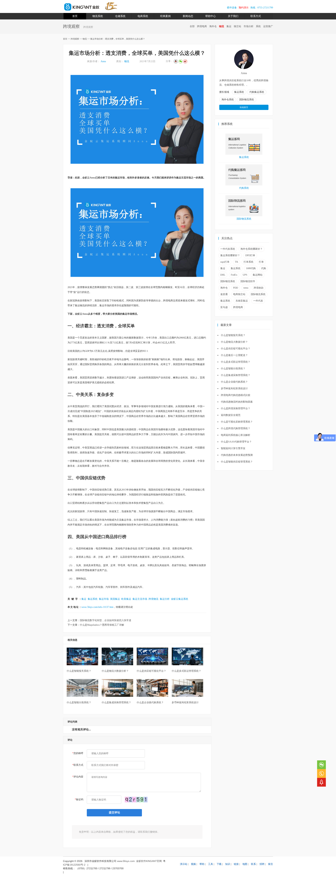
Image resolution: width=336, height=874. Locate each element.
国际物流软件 (247, 281)
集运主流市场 (139, 599)
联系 (253, 864)
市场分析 (248, 26)
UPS (245, 275)
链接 (236, 864)
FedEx (234, 275)
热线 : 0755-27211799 (261, 7)
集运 (228, 26)
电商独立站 (239, 294)
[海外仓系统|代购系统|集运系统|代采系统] (81, 9)
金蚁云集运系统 (179, 599)
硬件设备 (232, 7)
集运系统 (92, 599)
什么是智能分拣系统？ (233, 368)
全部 (192, 26)
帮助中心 (210, 16)
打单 (261, 262)
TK (236, 262)
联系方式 (255, 16)
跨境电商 (202, 26)
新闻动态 (188, 16)
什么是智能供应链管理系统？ (237, 461)
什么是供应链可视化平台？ (235, 348)
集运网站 (257, 275)
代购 (263, 268)
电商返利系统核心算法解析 (235, 435)
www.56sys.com (126, 861)
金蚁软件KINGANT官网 (149, 861)
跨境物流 (153, 599)
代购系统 (244, 188)
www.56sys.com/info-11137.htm (97, 607)
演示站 (183, 864)
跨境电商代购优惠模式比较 (235, 395)
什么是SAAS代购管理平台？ (236, 441)
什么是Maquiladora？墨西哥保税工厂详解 (102, 625)
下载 (219, 864)
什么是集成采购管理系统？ (235, 375)
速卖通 (224, 294)
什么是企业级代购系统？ (234, 382)
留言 (270, 864)
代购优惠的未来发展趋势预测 (237, 455)
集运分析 (165, 599)
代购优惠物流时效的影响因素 (237, 401)
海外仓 (213, 26)
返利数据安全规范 (230, 415)
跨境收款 (259, 287)
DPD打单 (250, 255)
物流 (221, 26)
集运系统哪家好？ (230, 255)
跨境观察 (75, 39)
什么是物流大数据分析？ (234, 342)
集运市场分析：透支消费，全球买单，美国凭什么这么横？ (117, 39)
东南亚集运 (242, 300)
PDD (235, 287)
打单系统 (248, 262)
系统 (258, 26)
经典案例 (165, 16)
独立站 (237, 26)
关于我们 (233, 16)
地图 (244, 864)
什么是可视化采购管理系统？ (237, 421)
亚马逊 (224, 307)
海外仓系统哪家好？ (251, 249)
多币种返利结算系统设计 (234, 388)
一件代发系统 (227, 249)
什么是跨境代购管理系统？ (235, 428)
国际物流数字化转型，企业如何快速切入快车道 (105, 620)
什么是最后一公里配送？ (234, 355)
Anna (103, 61)
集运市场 (104, 599)
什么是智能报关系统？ (233, 335)
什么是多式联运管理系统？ (235, 362)
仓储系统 (120, 16)
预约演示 (243, 7)
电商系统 (143, 16)
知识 (227, 864)
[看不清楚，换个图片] (136, 799)
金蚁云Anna (88, 177)
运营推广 (268, 26)
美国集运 (115, 599)
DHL (222, 275)
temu (245, 287)
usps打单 (224, 262)
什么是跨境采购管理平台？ (235, 408)
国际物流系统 (244, 218)
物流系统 (97, 16)
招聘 (262, 864)
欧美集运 (126, 599)
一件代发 (258, 300)
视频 (193, 864)
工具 (210, 864)
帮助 (202, 864)
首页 (75, 16)
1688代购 (251, 268)
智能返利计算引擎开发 (233, 448)
